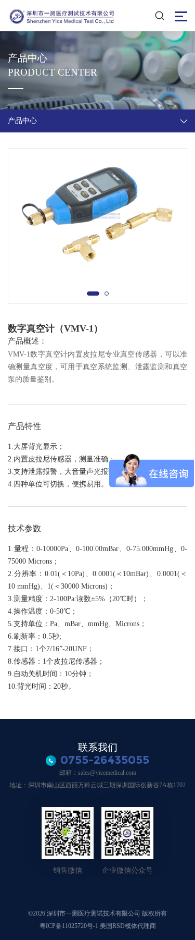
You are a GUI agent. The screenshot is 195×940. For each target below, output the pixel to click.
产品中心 (22, 121)
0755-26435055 (104, 760)
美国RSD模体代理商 (128, 926)
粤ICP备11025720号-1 (70, 926)
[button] (93, 293)
